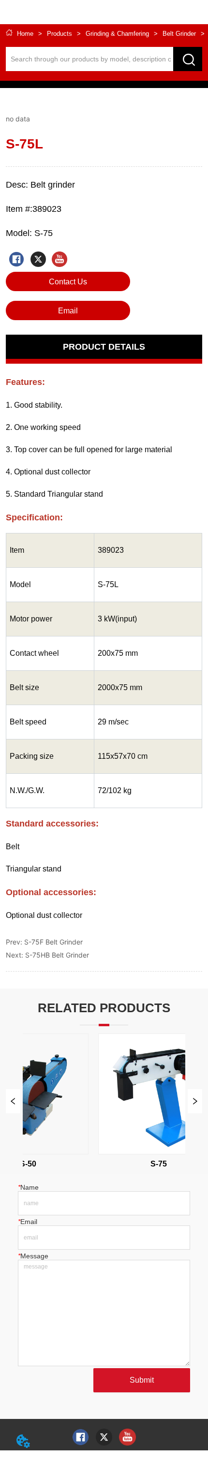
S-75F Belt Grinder (53, 942)
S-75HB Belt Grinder (57, 955)
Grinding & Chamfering (117, 33)
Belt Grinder (179, 33)
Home (25, 33)
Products (59, 33)
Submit (142, 1380)
